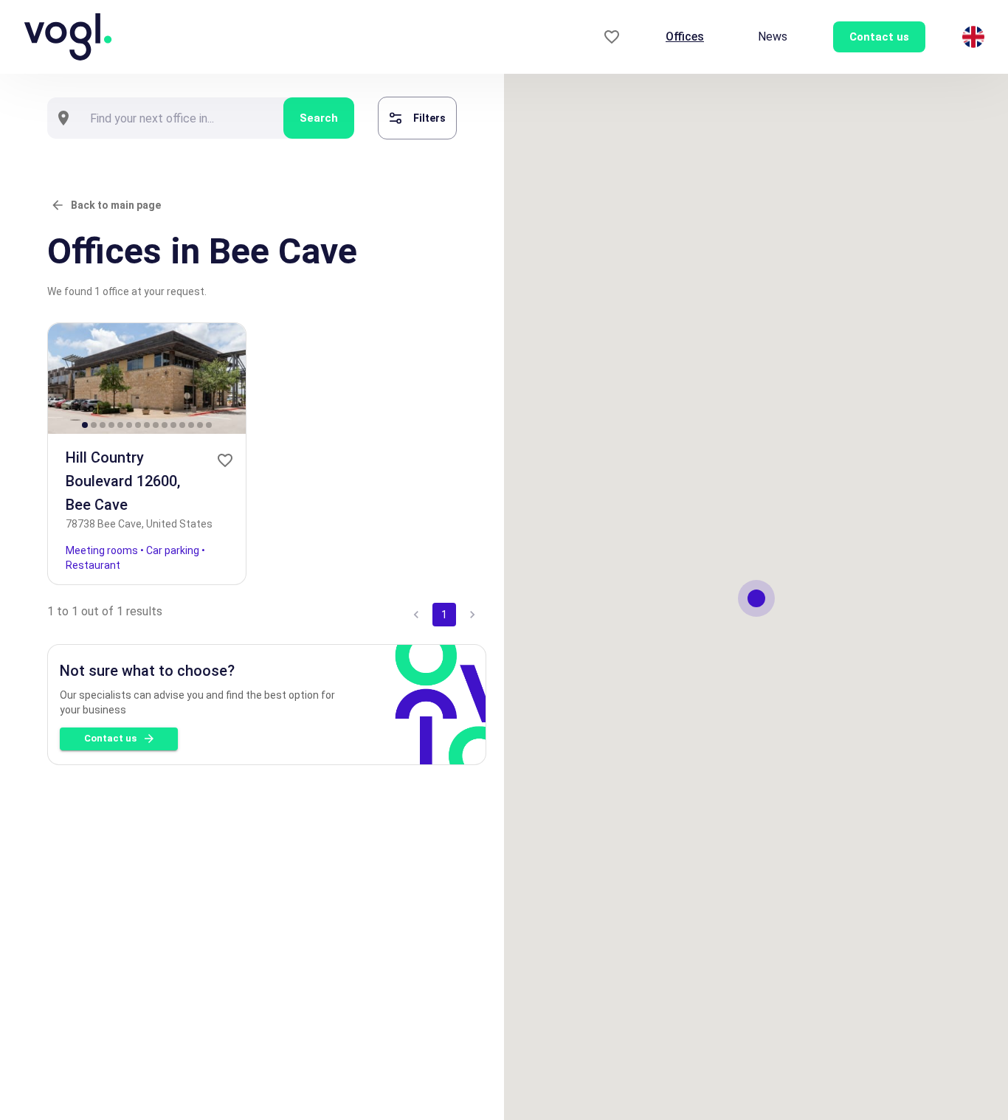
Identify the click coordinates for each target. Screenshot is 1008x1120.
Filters (429, 118)
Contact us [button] (879, 37)
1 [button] (444, 615)
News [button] (772, 37)
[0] (612, 37)
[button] (225, 460)
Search (319, 118)
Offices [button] (685, 37)
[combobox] (181, 118)
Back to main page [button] (116, 205)
